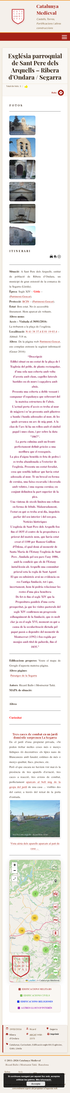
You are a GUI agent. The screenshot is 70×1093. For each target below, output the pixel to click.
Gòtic (12, 1048)
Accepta (35, 1083)
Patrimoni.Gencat (20, 296)
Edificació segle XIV (42, 1044)
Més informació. (44, 1079)
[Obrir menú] (64, 37)
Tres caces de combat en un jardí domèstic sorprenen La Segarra (35, 736)
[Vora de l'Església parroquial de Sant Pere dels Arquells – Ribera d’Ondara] (34, 818)
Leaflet (31, 980)
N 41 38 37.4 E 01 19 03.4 (41, 331)
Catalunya (14, 1044)
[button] (25, 948)
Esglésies (57, 1044)
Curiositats (25, 1044)
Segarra (53, 1029)
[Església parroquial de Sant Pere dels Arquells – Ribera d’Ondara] (22, 125)
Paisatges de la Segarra (23, 675)
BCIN (25, 301)
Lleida (19, 1048)
